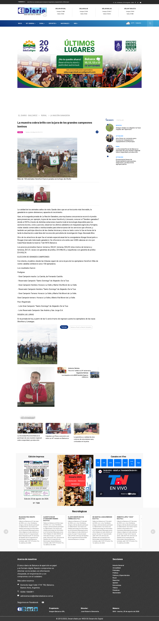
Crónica (117, 463)
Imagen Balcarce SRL (57, 611)
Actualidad (119, 136)
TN (98, 463)
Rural (41, 23)
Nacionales (65, 23)
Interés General (118, 565)
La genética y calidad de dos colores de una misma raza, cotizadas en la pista (84, 439)
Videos (115, 588)
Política (115, 573)
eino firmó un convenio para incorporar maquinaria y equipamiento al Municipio (48, 2)
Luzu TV (131, 462)
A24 (125, 463)
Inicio (20, 23)
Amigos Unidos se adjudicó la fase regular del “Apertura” (128, 128)
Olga (138, 463)
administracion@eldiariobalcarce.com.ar (36, 596)
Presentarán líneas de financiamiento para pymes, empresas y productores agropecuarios (126, 161)
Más (75, 23)
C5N (110, 463)
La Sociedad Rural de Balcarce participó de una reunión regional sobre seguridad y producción (29, 438)
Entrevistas (117, 585)
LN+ (104, 463)
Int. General (30, 23)
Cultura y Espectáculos (121, 575)
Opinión (115, 583)
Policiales (116, 570)
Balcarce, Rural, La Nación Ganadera (81, 327)
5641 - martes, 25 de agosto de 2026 (126, 611)
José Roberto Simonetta (90, 611)
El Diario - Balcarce (27, 115)
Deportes (52, 23)
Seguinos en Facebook (27, 602)
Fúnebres (116, 590)
